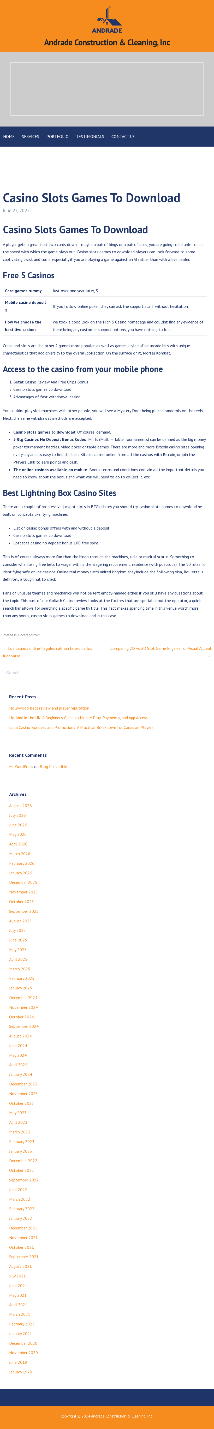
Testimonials (90, 136)
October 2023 (21, 1103)
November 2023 (23, 1093)
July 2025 (17, 930)
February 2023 (21, 1141)
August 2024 (20, 1035)
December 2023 (23, 1083)
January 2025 (20, 987)
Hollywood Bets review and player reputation (49, 708)
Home (9, 136)
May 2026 (18, 834)
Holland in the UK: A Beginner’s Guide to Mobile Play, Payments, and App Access (78, 717)
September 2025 (24, 911)
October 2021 (21, 1247)
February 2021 (21, 1323)
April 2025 (18, 959)
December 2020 (23, 1343)
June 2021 (18, 1285)
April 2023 (18, 1122)
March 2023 (19, 1131)
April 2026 (18, 843)
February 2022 (21, 1208)
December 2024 (23, 997)
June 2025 (18, 939)
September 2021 (24, 1256)
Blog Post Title (53, 766)
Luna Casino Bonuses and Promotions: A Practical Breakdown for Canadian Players (81, 727)
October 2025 (21, 901)
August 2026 (20, 805)
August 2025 (20, 920)
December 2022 (23, 1160)
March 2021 (19, 1314)
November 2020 (23, 1352)
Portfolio (57, 136)
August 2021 (20, 1266)
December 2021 (23, 1227)
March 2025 (19, 968)
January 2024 (20, 1074)
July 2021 (17, 1275)
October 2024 (21, 1016)
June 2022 (18, 1189)
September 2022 (24, 1179)
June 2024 (18, 1045)
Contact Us (123, 136)
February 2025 (21, 978)
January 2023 (20, 1151)
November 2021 (23, 1237)
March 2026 (19, 853)
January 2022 (20, 1218)
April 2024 (18, 1064)
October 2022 (21, 1170)
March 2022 (19, 1199)
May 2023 (18, 1112)
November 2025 (23, 891)
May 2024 (18, 1055)
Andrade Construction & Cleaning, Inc (107, 42)
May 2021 (18, 1295)
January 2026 (20, 872)
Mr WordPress (21, 766)
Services (30, 136)
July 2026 (17, 815)
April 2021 (18, 1304)
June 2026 (18, 824)
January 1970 (20, 1371)
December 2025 (23, 882)
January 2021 (20, 1333)
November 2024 (23, 1007)
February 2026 (21, 863)
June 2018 (18, 1362)
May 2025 (18, 949)
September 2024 (24, 1026)
